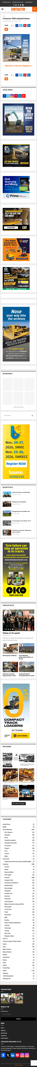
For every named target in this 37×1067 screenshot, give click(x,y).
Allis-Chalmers (8, 832)
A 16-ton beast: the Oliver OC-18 (21, 521)
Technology (7, 928)
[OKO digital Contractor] (16, 596)
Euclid (6, 837)
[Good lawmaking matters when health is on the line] (26, 648)
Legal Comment (8, 901)
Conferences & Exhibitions (11, 883)
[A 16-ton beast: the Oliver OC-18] (7, 523)
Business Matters (9, 872)
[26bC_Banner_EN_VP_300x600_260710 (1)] (16, 478)
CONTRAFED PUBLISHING (17, 2)
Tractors (6, 853)
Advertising (4, 1033)
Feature (5, 944)
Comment (7, 877)
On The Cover (7, 909)
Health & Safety (8, 885)
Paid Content (6, 957)
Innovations (7, 898)
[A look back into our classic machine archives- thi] (10, 759)
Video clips (7, 933)
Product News (6, 968)
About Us (3, 1030)
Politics (5, 965)
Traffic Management (8, 976)
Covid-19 (5, 938)
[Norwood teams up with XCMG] (7, 494)
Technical (7, 925)
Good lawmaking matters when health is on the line (26, 657)
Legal (4, 946)
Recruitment (7, 914)
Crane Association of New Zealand (12, 941)
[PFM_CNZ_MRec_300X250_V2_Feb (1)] (16, 198)
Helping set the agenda (19, 502)
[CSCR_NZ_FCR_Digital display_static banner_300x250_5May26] (16, 166)
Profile (6, 912)
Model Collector (7, 949)
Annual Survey (6, 824)
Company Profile (8, 880)
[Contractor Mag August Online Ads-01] (16, 260)
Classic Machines (7, 829)
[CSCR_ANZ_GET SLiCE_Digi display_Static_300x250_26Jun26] (16, 230)
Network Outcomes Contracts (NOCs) (14, 904)
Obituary (5, 954)
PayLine (5, 960)
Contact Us (4, 1035)
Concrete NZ (6, 859)
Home (2, 1028)
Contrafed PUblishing (8, 21)
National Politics (7, 952)
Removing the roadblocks (10, 655)
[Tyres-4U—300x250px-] (16, 289)
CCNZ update (7, 875)
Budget (4, 827)
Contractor (5, 864)
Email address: (4, 1011)
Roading (6, 920)
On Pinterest (8, 374)
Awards (6, 869)
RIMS (5, 917)
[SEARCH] (32, 415)
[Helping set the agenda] (7, 504)
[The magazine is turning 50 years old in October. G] (26, 792)
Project (4, 970)
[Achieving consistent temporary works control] (7, 532)
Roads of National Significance (12, 922)
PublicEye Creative (19, 1065)
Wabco (6, 856)
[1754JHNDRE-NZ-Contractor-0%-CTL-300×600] (16, 738)
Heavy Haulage (8, 888)
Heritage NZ (7, 891)
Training (6, 930)
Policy (4, 962)
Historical (7, 896)
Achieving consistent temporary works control (21, 531)
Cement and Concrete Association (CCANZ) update (17, 861)
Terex (5, 851)
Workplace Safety (9, 936)
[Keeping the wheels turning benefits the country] (26, 667)
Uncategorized (6, 978)
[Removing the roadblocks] (10, 648)
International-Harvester (10, 843)
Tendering (5, 973)
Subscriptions (4, 1038)
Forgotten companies (10, 840)
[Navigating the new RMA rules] (7, 513)
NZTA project (7, 906)
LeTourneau (7, 845)
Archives (6, 867)
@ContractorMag (18, 407)
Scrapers (6, 848)
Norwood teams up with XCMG (21, 492)
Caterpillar (7, 835)
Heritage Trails (8, 893)
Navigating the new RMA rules (21, 511)
